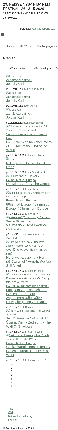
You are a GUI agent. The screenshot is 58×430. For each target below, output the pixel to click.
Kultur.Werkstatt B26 (36, 360)
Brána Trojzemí (33, 331)
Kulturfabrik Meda (33, 122)
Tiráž (10, 408)
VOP (10, 412)
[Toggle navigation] (2, 34)
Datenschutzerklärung (20, 416)
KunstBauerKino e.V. (43, 28)
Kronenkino (30, 106)
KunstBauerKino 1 (34, 89)
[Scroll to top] (51, 423)
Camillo (29, 307)
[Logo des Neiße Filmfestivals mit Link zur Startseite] (29, 24)
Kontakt (12, 420)
